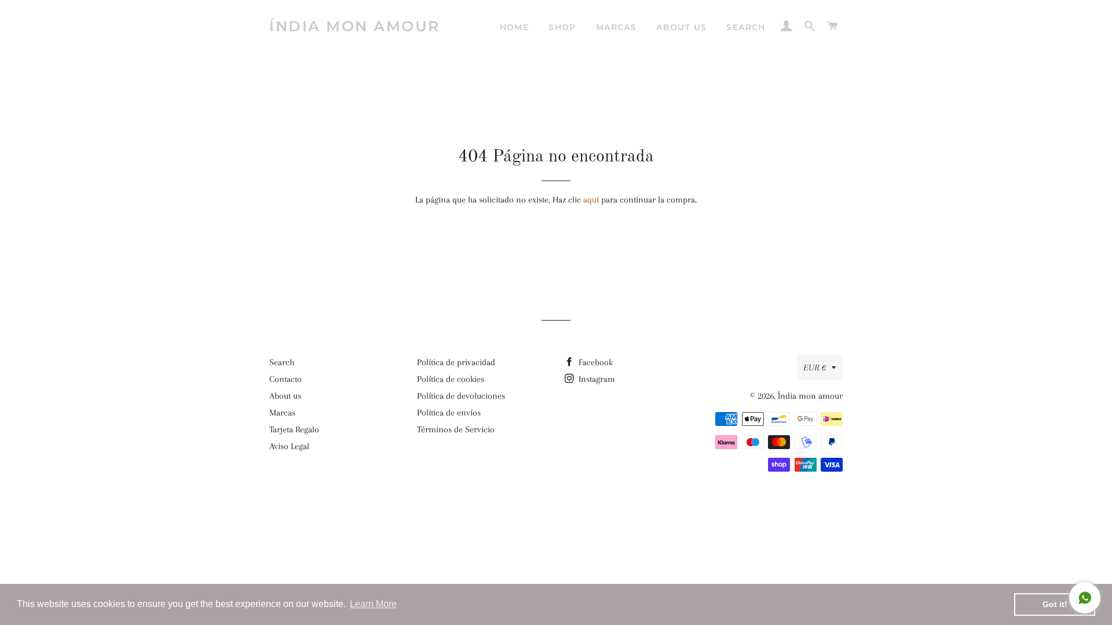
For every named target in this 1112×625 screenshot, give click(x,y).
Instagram (595, 379)
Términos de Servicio (456, 429)
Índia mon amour (354, 26)
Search (745, 27)
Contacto (285, 379)
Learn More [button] (373, 604)
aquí (591, 199)
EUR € (814, 367)
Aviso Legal (289, 446)
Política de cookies (450, 379)
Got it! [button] (1054, 604)
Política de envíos (449, 412)
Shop (562, 27)
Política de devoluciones (461, 396)
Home (514, 27)
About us (681, 27)
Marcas (616, 27)
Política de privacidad (456, 362)
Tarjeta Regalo (294, 429)
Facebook (594, 362)
